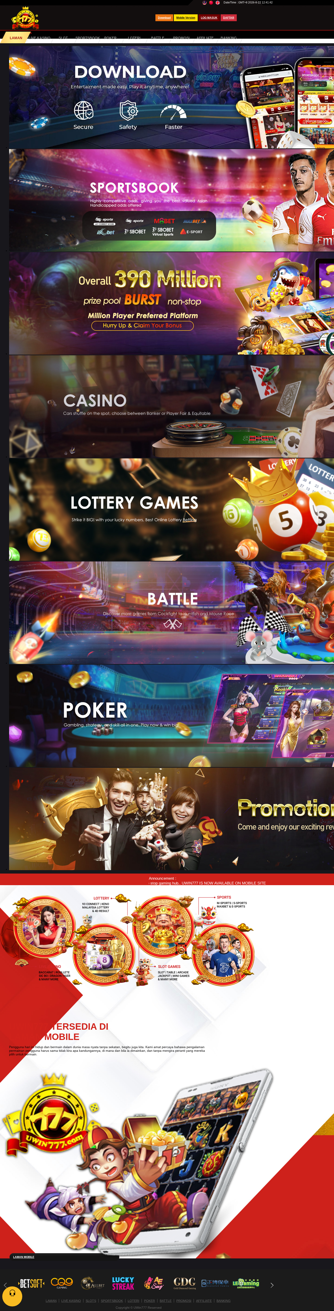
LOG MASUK (209, 17)
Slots (91, 1301)
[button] (272, 1285)
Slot (63, 38)
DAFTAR (228, 17)
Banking (229, 38)
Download (164, 17)
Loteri (134, 38)
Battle (157, 38)
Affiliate (205, 38)
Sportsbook (87, 38)
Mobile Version (185, 17)
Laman (16, 38)
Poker (110, 38)
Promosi (181, 38)
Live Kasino (39, 38)
